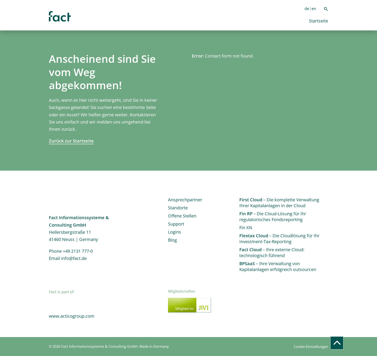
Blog (172, 240)
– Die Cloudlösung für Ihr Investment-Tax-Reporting (279, 238)
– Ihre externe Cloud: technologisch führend (271, 252)
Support (176, 224)
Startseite (318, 21)
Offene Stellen (182, 216)
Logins (174, 232)
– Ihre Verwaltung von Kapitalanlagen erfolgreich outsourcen (277, 266)
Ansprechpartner (185, 200)
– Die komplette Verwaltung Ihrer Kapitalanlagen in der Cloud (279, 203)
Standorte (178, 208)
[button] (326, 9)
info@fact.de (74, 258)
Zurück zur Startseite (71, 141)
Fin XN (245, 228)
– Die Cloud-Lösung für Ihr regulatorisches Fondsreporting (272, 216)
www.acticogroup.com (71, 316)
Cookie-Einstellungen (311, 346)
